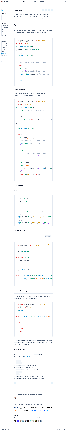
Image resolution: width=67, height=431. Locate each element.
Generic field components (61, 16)
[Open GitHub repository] (62, 1)
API (29, 1)
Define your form (5, 25)
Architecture (4, 55)
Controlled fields (5, 45)
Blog (35, 1)
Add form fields (5, 29)
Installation (4, 17)
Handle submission (5, 33)
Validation (4, 41)
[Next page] (46, 10)
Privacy (64, 429)
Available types (61, 18)
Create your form (5, 27)
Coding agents (4, 19)
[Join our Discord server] (65, 1)
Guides (24, 1)
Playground (41, 1)
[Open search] (55, 1)
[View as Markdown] (52, 10)
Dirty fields (4, 49)
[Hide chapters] (49, 10)
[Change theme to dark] (58, 1)
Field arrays (4, 51)
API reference (27, 356)
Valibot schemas (33, 18)
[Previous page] (43, 10)
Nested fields (4, 47)
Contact (58, 429)
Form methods (4, 35)
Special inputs (4, 43)
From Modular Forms (5, 61)
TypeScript (4, 53)
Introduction (4, 15)
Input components (5, 31)
